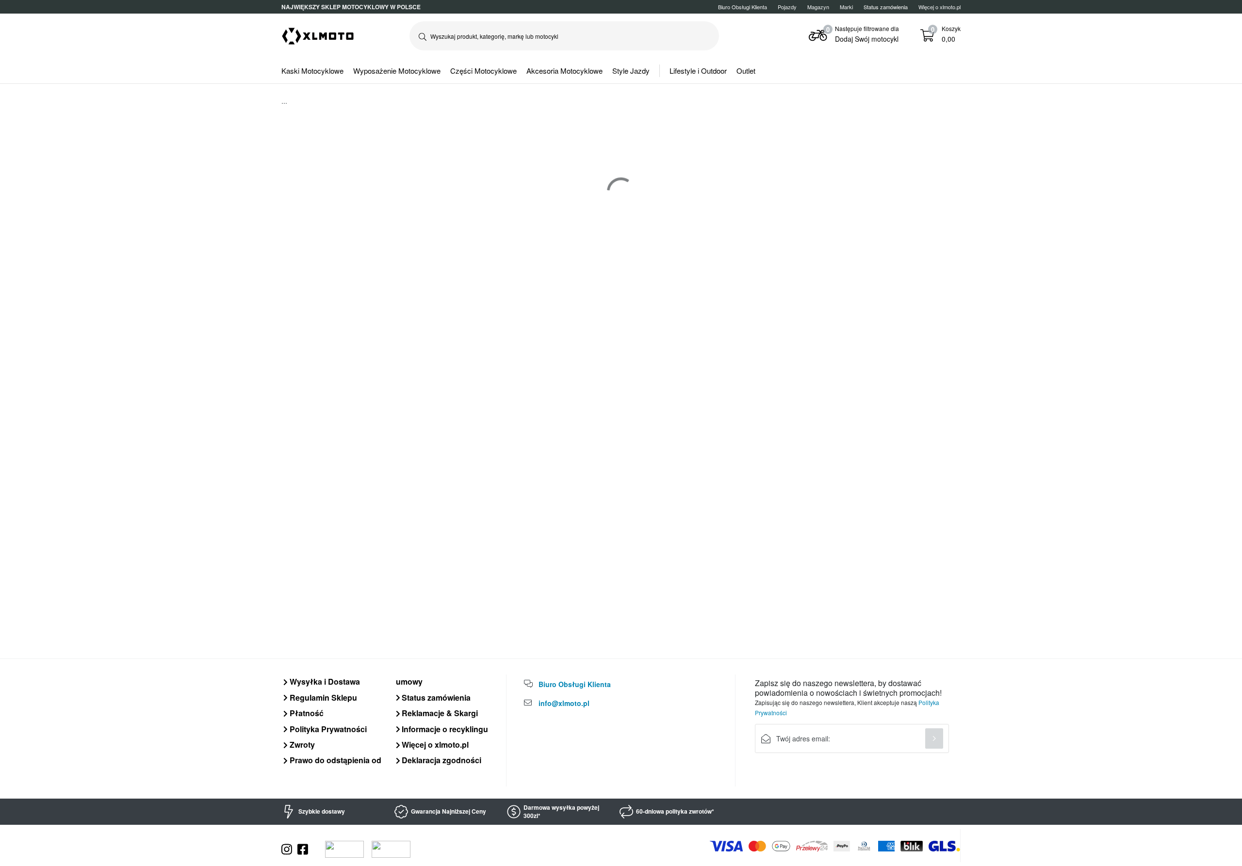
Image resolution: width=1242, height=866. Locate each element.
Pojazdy (787, 7)
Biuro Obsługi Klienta (742, 7)
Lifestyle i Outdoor (698, 70)
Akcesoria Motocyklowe (564, 70)
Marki (846, 7)
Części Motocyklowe (483, 70)
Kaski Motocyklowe (312, 70)
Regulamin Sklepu (322, 697)
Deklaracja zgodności (440, 760)
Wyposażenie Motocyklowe (397, 70)
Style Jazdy (631, 70)
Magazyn (818, 7)
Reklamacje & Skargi (439, 713)
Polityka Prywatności (327, 729)
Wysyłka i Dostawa (324, 681)
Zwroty (301, 744)
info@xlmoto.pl (564, 703)
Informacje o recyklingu (444, 729)
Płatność (306, 713)
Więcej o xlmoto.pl (939, 7)
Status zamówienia (435, 697)
